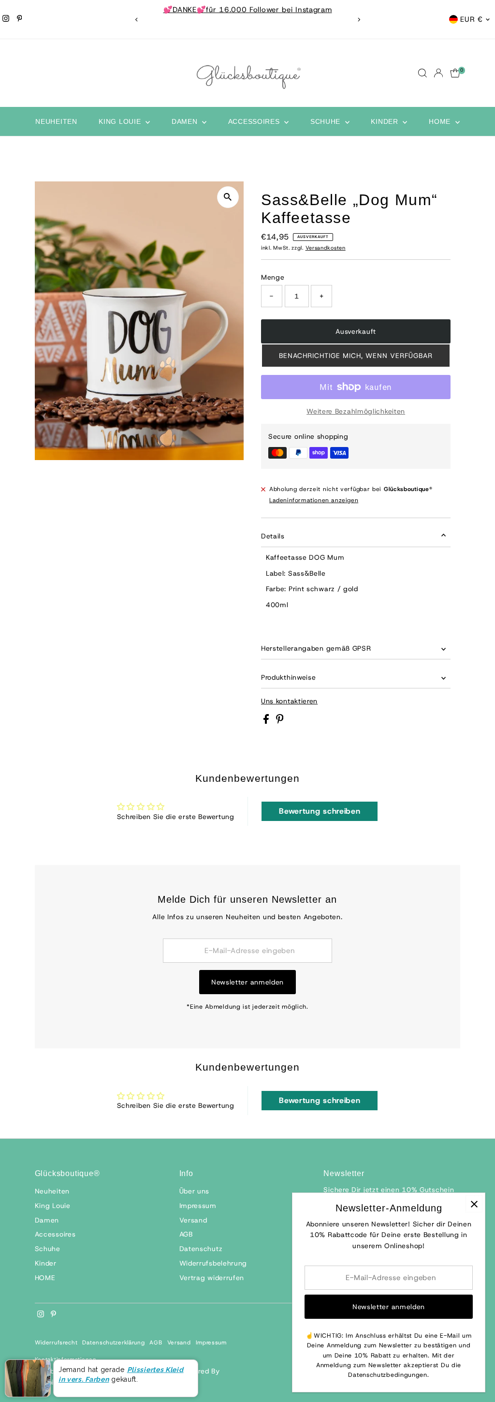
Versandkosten (326, 247)
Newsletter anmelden (247, 982)
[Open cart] (455, 73)
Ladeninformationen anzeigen (313, 500)
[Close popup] (474, 1203)
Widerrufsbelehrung (213, 1263)
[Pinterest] (20, 19)
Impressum (198, 1205)
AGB (186, 1234)
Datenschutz (201, 1248)
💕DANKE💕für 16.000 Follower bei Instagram (247, 10)
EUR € (471, 19)
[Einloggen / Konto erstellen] (438, 73)
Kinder (385, 121)
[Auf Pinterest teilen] (280, 721)
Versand (193, 1220)
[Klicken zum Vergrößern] (228, 197)
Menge (273, 277)
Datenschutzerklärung (113, 1342)
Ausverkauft (355, 331)
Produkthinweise (288, 677)
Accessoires (255, 121)
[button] (356, 355)
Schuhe (326, 121)
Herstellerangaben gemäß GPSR (316, 648)
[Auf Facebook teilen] (267, 721)
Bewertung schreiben (319, 811)
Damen (186, 121)
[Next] (358, 19)
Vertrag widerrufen (212, 1277)
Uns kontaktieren (289, 701)
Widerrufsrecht (56, 1342)
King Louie (121, 121)
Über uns (194, 1191)
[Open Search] (422, 73)
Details (273, 536)
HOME (441, 121)
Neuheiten (56, 121)
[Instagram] (6, 19)
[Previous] (136, 19)
